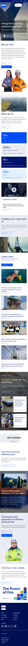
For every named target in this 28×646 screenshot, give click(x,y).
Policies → (3, 642)
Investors (13, 1)
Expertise (4, 127)
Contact (25, 1)
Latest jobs (4, 615)
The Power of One (5, 571)
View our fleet (5, 508)
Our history (4, 66)
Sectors (15, 619)
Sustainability (16, 613)
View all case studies (6, 391)
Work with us (5, 232)
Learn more (4, 535)
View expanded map (6, 465)
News (17, 1)
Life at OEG (4, 617)
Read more (5, 209)
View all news (5, 264)
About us (4, 63)
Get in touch (4, 531)
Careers (21, 1)
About (2, 613)
